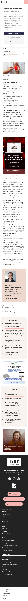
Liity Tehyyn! (8, 311)
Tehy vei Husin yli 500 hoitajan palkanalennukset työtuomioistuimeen (13, 420)
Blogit (3, 526)
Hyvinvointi (5, 521)
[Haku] (22, 2)
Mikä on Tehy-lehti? (7, 557)
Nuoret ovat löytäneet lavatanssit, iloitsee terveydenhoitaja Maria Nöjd (14, 347)
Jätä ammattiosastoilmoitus (9, 545)
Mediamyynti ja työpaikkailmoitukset (11, 562)
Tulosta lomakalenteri (7, 550)
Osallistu (4, 538)
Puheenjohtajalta (6, 534)
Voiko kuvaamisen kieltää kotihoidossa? (12, 353)
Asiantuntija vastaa (7, 524)
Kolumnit (4, 529)
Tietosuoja (5, 591)
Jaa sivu (5, 58)
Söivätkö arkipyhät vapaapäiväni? (14, 398)
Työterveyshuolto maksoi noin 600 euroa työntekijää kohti (14, 393)
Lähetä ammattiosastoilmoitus (15, 499)
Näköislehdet (5, 559)
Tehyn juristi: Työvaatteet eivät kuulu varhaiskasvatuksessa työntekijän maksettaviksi (13, 325)
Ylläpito (4, 599)
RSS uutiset (6, 595)
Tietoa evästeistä (7, 589)
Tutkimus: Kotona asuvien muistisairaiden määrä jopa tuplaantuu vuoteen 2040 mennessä (12, 405)
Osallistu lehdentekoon (16, 504)
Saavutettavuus (6, 593)
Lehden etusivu (6, 509)
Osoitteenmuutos (6, 572)
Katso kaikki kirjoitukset (11, 298)
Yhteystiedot (5, 567)
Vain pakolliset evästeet (14, 37)
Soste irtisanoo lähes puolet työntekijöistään (12, 341)
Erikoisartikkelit (6, 514)
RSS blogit (5, 597)
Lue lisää (6, 29)
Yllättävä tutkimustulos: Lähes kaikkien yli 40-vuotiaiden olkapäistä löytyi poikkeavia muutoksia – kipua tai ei (13, 413)
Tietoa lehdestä (6, 554)
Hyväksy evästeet (13, 33)
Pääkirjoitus (5, 531)
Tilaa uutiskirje (15, 494)
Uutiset (4, 512)
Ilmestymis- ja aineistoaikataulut (10, 564)
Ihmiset (4, 519)
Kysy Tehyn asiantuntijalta (8, 543)
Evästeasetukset (14, 42)
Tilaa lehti (4, 569)
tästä (12, 264)
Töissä (3, 516)
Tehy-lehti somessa (7, 574)
